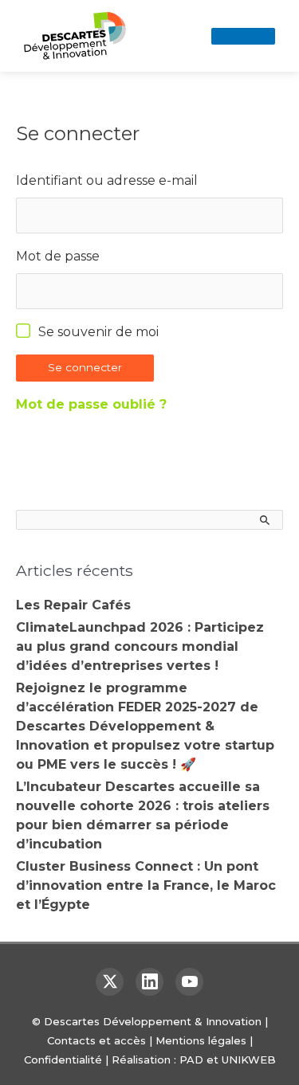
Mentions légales (200, 1040)
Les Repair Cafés (73, 605)
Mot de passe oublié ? (91, 404)
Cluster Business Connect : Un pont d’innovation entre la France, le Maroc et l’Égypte (146, 885)
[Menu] (243, 36)
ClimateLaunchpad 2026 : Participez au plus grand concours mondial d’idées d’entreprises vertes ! (140, 646)
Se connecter (85, 367)
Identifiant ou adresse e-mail (107, 180)
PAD (191, 1059)
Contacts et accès (96, 1040)
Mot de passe (58, 256)
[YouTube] (189, 982)
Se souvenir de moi (98, 331)
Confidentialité (63, 1059)
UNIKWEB (249, 1059)
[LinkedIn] (149, 982)
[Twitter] (110, 982)
